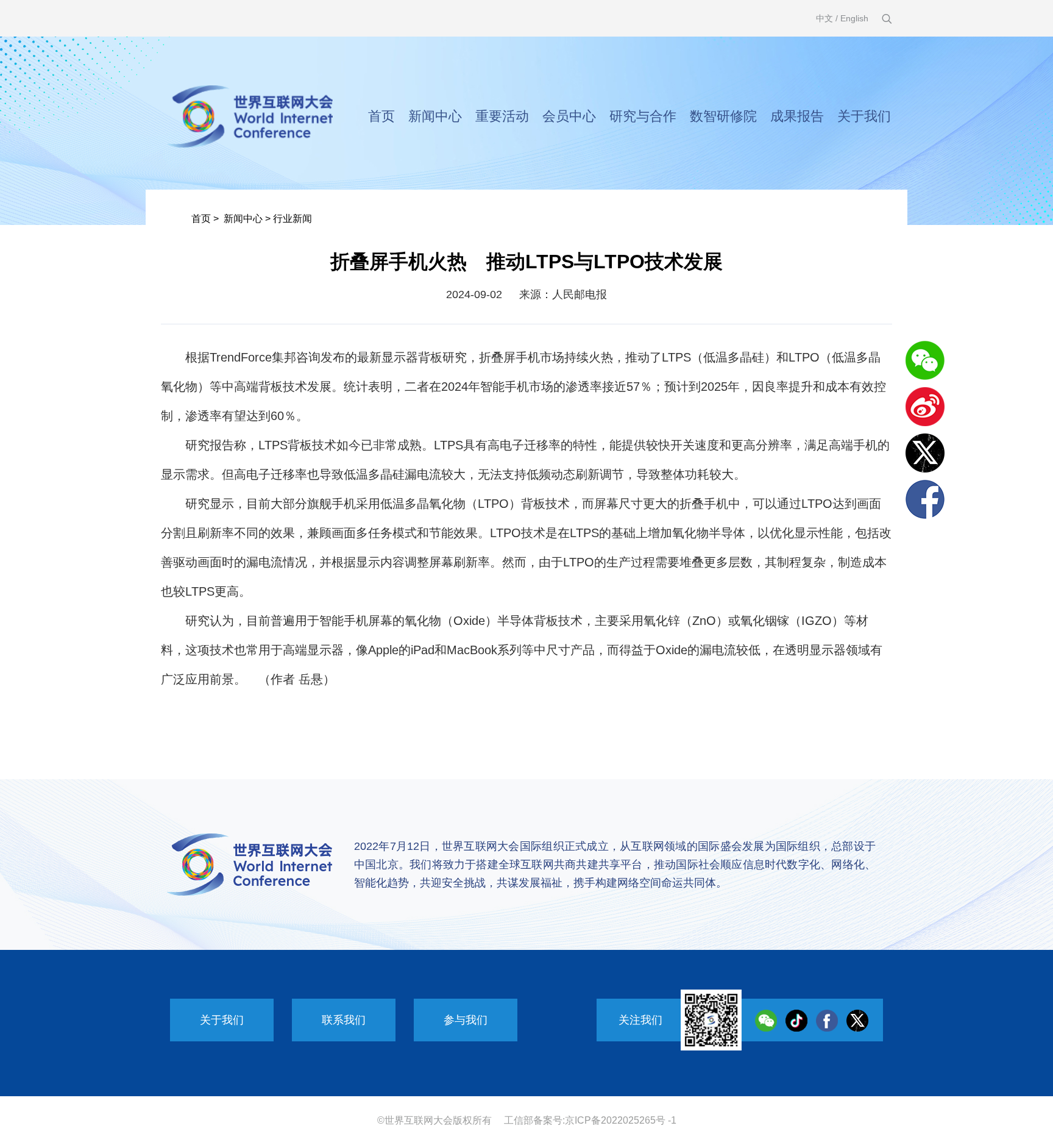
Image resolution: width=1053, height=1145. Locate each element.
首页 (381, 116)
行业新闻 (292, 218)
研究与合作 (642, 116)
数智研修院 (723, 116)
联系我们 (344, 1020)
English (854, 18)
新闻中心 (435, 116)
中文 (824, 18)
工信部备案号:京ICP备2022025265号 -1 (590, 1120)
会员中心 (569, 116)
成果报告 (797, 116)
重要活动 (502, 116)
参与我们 (466, 1020)
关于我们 (864, 116)
